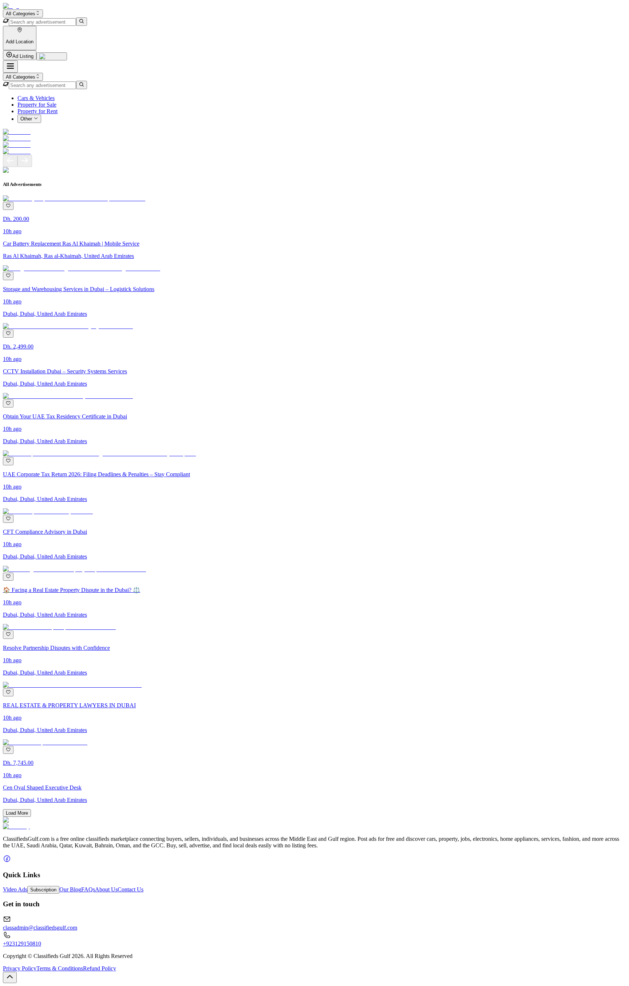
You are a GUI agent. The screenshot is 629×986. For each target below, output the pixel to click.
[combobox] (23, 13)
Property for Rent (37, 111)
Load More (17, 813)
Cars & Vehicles (36, 98)
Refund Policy (99, 968)
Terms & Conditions (59, 968)
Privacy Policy (19, 968)
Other (26, 119)
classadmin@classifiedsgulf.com (40, 928)
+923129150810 (22, 944)
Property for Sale (36, 105)
